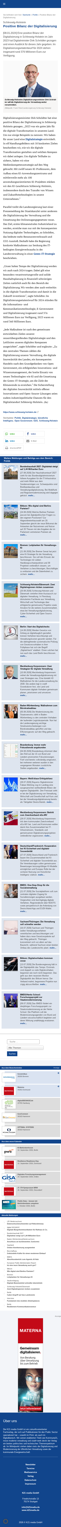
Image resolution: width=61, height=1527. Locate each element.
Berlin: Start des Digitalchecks (34, 627)
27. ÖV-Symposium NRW (28, 1188)
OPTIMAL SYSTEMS (26, 1127)
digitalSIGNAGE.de (25, 1100)
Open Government (23, 421)
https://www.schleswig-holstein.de (19, 412)
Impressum (30, 1484)
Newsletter (30, 1464)
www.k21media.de (30, 1510)
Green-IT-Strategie (44, 253)
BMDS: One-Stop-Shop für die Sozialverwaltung (34, 886)
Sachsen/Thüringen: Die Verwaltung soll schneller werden (37, 922)
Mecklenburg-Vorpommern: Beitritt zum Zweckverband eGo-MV (37, 813)
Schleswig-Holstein (48, 421)
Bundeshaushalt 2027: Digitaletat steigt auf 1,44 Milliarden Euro (39, 467)
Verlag (31, 1476)
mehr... (31, 495)
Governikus (22, 1074)
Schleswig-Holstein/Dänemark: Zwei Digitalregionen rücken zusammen (37, 585)
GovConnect (23, 1114)
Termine (30, 1468)
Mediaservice (30, 1472)
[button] (30, 87)
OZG (35, 421)
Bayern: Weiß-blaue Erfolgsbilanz (36, 778)
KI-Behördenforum (25, 1148)
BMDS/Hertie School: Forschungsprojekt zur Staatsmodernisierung (31, 997)
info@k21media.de (31, 1507)
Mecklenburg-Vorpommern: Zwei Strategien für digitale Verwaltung (36, 667)
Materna (21, 1087)
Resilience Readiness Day (28, 1161)
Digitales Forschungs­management (32, 1174)
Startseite (26, 15)
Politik (35, 15)
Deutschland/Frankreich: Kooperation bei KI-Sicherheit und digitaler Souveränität (38, 848)
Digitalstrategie (34, 139)
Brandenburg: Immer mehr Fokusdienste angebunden (33, 746)
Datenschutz (30, 1480)
